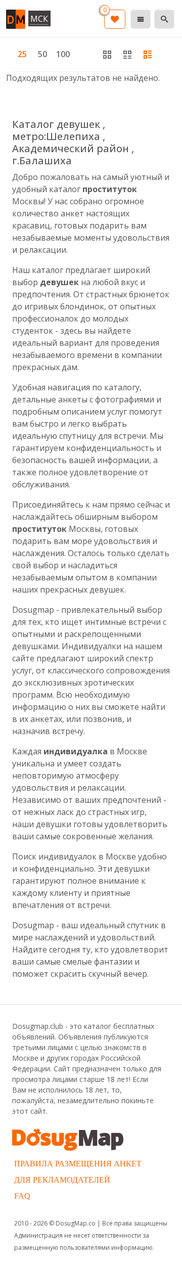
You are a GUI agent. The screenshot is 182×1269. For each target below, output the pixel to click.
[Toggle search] (164, 19)
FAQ (22, 1196)
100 (63, 54)
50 (42, 54)
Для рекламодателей (62, 1179)
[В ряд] (148, 54)
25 (22, 54)
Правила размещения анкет (78, 1163)
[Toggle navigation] (140, 19)
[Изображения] (107, 54)
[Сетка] (127, 54)
